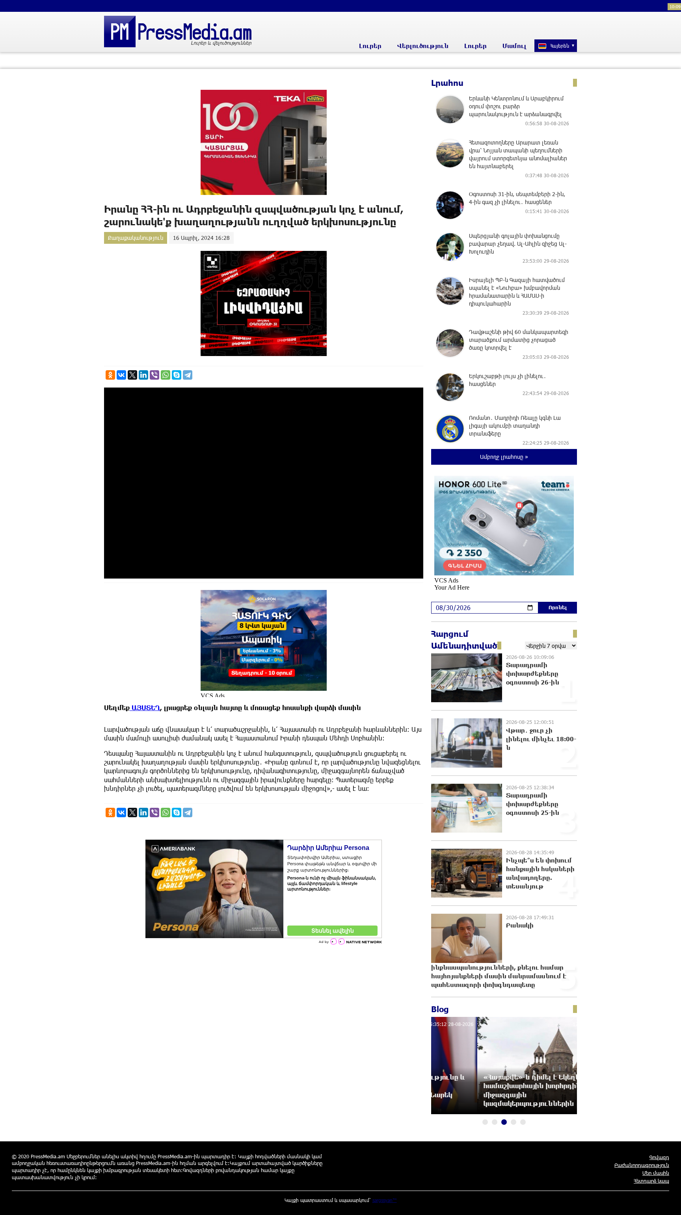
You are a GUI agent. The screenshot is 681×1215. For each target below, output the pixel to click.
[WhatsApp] (165, 375)
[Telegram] (187, 375)
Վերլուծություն (422, 45)
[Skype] (176, 375)
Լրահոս (447, 83)
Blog (440, 1009)
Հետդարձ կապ (651, 1181)
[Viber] (154, 375)
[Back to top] (667, 1201)
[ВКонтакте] (121, 375)
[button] (485, 1122)
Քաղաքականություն (135, 237)
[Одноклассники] (110, 375)
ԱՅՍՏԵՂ (145, 707)
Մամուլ (514, 45)
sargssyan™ (384, 1200)
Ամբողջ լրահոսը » (504, 456)
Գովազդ (659, 1157)
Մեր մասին (655, 1173)
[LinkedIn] (143, 375)
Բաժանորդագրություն (641, 1165)
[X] (132, 375)
